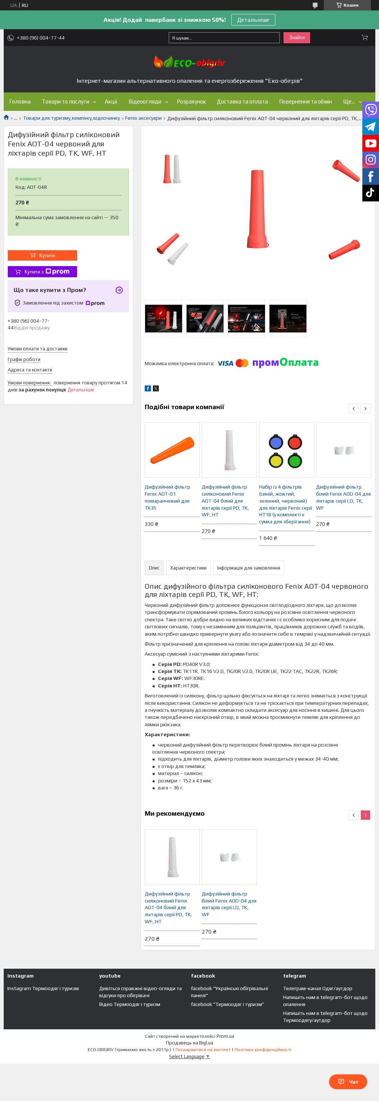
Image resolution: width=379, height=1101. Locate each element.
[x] (156, 390)
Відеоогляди (144, 101)
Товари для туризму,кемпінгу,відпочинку (71, 118)
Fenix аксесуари (143, 118)
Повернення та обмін (305, 101)
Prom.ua (225, 1036)
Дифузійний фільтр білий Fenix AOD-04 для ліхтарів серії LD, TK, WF (343, 497)
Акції (111, 101)
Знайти (297, 37)
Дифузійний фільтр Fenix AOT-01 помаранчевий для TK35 (167, 497)
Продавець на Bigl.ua (189, 1043)
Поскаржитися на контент (203, 1049)
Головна (20, 101)
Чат (353, 1082)
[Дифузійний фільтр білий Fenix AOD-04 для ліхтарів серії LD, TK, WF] (343, 450)
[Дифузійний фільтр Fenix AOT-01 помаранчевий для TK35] (172, 450)
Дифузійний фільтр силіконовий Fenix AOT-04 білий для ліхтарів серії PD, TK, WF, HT (225, 501)
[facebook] (148, 390)
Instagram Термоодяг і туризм (43, 988)
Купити (47, 255)
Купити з (34, 272)
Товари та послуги (65, 101)
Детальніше (253, 19)
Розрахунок (191, 101)
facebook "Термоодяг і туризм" (227, 1004)
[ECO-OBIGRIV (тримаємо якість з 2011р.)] (189, 61)
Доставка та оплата (242, 101)
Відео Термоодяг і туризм (129, 1004)
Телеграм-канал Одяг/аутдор (317, 988)
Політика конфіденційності (263, 1049)
